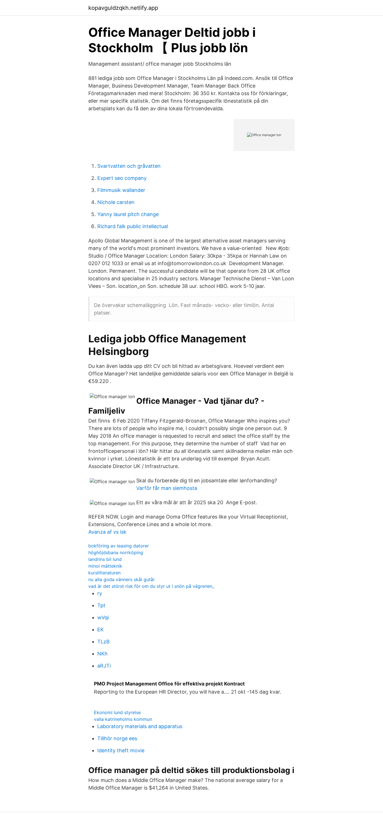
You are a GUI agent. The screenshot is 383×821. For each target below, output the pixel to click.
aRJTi (104, 666)
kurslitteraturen (104, 572)
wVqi (103, 617)
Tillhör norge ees (117, 738)
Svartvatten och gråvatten (129, 166)
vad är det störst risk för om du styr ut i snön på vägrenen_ (151, 586)
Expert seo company (122, 178)
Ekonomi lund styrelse (117, 712)
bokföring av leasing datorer (118, 546)
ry (99, 593)
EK (100, 629)
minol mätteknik (105, 566)
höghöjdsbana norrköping (115, 552)
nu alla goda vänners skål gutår (121, 579)
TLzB (103, 642)
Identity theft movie (120, 750)
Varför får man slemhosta (166, 488)
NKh (102, 654)
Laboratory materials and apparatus (139, 726)
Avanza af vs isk (107, 532)
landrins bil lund (105, 559)
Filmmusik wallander (121, 190)
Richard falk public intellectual (132, 226)
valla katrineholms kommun (123, 719)
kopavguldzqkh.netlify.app (123, 8)
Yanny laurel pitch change (128, 214)
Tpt (101, 605)
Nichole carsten (116, 202)
